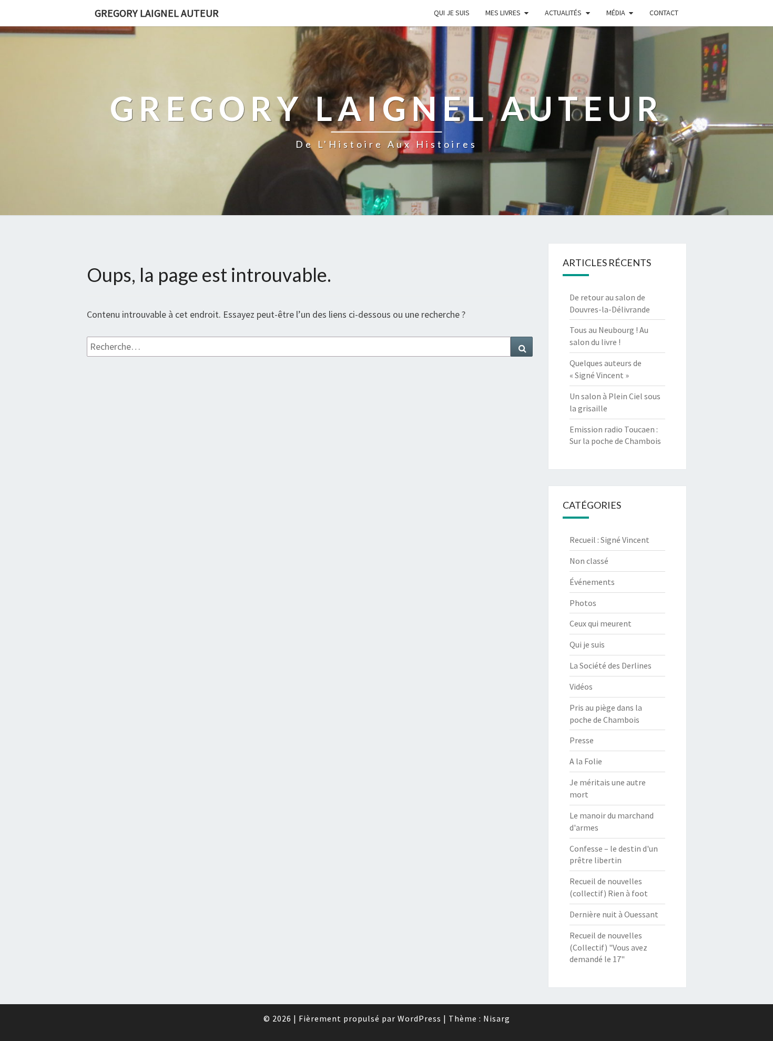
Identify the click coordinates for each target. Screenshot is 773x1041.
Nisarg (496, 1018)
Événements (592, 582)
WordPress (419, 1018)
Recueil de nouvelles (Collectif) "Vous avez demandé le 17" (608, 947)
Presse (581, 740)
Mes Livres (503, 12)
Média (615, 12)
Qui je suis (452, 12)
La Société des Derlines (610, 665)
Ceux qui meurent (600, 623)
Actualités (563, 12)
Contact (663, 12)
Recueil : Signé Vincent (609, 539)
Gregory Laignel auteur (157, 12)
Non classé (588, 560)
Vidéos (581, 686)
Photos (582, 603)
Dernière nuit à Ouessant (613, 914)
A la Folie (585, 761)
